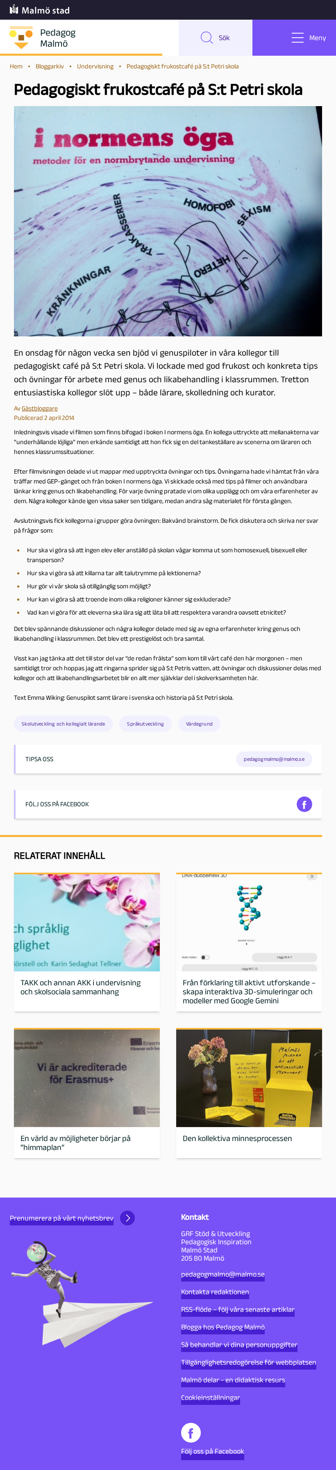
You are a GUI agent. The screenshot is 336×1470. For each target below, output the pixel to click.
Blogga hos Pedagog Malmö (223, 1327)
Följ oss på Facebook (212, 1451)
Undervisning (95, 66)
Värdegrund (199, 724)
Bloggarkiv (50, 66)
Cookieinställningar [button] (210, 1397)
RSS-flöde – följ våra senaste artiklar (238, 1309)
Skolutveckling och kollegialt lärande (63, 724)
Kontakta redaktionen (215, 1292)
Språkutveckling (145, 724)
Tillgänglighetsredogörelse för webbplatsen (248, 1362)
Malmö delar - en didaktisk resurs (233, 1380)
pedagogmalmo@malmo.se (223, 1274)
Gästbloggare (40, 408)
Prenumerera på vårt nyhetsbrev (62, 1218)
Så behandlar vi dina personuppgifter (239, 1345)
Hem (16, 66)
